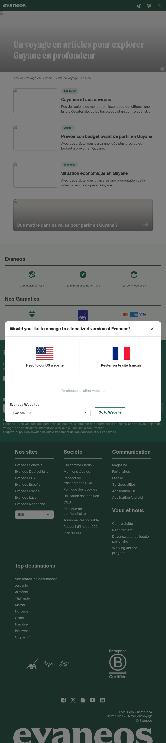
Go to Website (110, 412)
